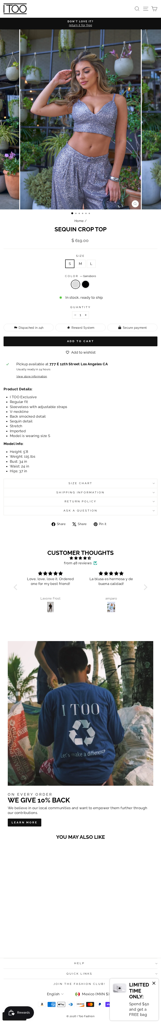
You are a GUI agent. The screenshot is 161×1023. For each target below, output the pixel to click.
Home (79, 221)
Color (80, 276)
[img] (80, 558)
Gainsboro (75, 284)
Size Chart (80, 483)
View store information (31, 376)
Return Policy (81, 501)
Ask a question (81, 510)
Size (80, 255)
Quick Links (79, 973)
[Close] (154, 984)
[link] (134, 999)
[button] (16, 587)
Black (85, 284)
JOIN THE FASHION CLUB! (79, 983)
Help (79, 963)
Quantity (80, 307)
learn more (25, 822)
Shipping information (80, 492)
